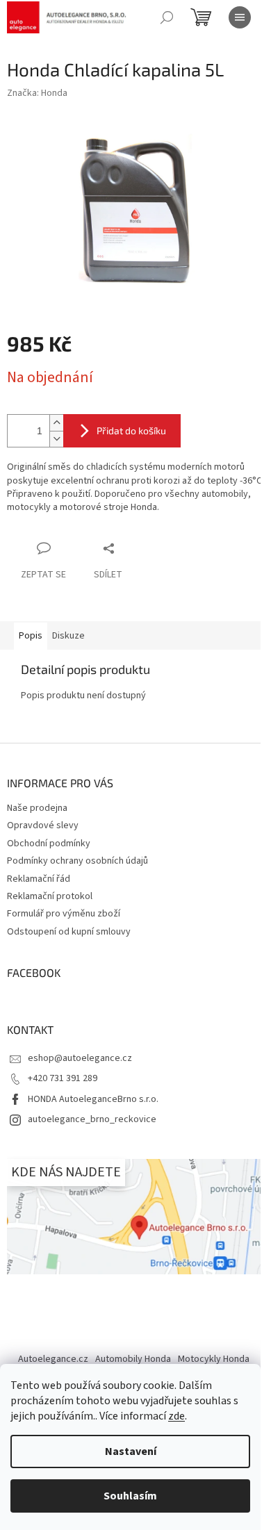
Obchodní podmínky (48, 843)
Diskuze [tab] (68, 636)
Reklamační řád (38, 879)
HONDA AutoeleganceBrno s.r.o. (93, 1099)
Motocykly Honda (213, 1359)
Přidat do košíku (131, 430)
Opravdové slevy (43, 825)
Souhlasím (130, 1496)
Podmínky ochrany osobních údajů (77, 861)
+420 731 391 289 (62, 1078)
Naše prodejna (37, 808)
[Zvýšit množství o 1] (56, 423)
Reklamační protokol (49, 896)
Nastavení (130, 1451)
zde (176, 1416)
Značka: (37, 93)
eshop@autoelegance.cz (80, 1058)
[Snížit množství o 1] (56, 439)
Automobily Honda (133, 1359)
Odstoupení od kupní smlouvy (69, 932)
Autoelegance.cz (53, 1359)
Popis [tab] (30, 636)
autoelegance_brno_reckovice (92, 1119)
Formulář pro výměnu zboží (63, 914)
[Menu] (240, 17)
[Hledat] (167, 17)
